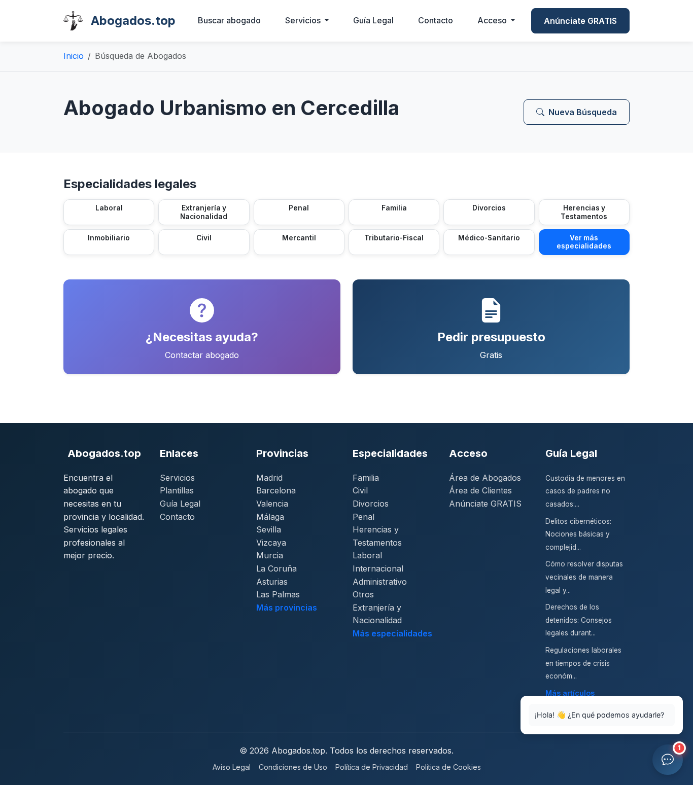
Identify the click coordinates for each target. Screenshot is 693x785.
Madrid (269, 478)
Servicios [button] (304, 20)
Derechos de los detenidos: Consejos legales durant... (578, 620)
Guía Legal (373, 20)
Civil (360, 490)
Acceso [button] (493, 20)
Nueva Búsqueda (582, 112)
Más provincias (286, 607)
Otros (363, 594)
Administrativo (380, 582)
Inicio (73, 56)
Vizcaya (271, 543)
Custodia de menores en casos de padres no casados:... (585, 491)
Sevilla (268, 529)
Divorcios (371, 503)
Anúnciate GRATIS (580, 21)
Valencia (272, 503)
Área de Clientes (480, 490)
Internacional (378, 568)
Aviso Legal (232, 767)
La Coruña (276, 568)
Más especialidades (392, 633)
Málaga (270, 517)
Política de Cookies (448, 767)
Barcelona (276, 490)
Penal (363, 517)
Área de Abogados (485, 478)
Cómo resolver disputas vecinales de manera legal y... (584, 577)
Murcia (269, 555)
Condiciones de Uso (293, 767)
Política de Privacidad (371, 767)
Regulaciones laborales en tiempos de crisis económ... (583, 663)
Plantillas (177, 490)
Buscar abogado (229, 20)
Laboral (367, 555)
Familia (366, 478)
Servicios (177, 478)
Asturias (272, 582)
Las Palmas (278, 594)
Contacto (435, 20)
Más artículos (570, 693)
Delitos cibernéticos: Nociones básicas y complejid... (578, 534)
